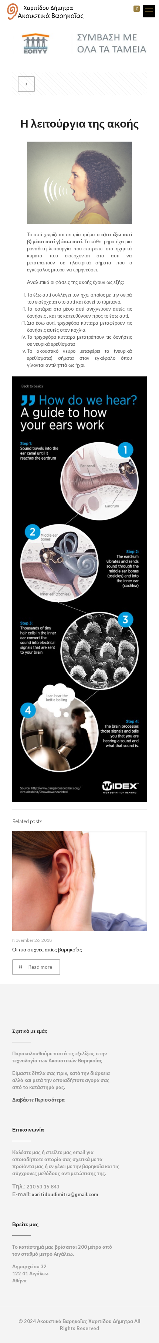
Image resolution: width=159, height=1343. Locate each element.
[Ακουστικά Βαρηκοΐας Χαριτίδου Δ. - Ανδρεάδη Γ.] (45, 11)
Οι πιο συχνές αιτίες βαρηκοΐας (47, 949)
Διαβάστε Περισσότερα (38, 1100)
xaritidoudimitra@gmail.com (65, 1194)
